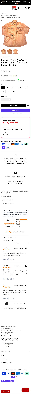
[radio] (22, 219)
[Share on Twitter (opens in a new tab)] (11, 259)
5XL (14, 91)
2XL (26, 87)
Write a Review (15, 242)
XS (3, 87)
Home (3, 13)
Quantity (4, 96)
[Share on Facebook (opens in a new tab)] (8, 259)
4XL (9, 91)
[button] (28, 105)
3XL (3, 91)
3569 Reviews (10, 226)
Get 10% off (5, 391)
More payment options (15, 114)
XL (20, 87)
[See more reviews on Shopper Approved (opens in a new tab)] (13, 259)
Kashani (8, 57)
